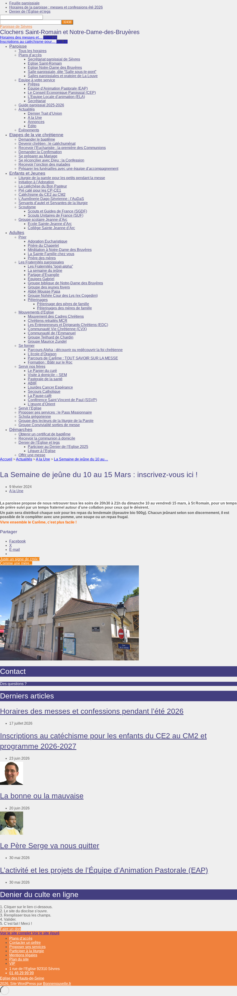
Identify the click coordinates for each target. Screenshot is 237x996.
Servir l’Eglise (30, 408)
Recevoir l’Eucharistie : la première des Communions (62, 148)
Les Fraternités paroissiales (41, 262)
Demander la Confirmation (40, 152)
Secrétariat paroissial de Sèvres (54, 59)
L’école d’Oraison (42, 354)
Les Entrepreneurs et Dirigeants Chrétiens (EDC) (68, 325)
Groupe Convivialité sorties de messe (49, 425)
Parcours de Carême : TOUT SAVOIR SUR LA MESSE (73, 358)
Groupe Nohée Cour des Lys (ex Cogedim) (63, 296)
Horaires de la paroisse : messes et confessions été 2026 (56, 7)
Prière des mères (42, 258)
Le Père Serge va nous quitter (49, 845)
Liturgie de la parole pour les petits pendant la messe (62, 178)
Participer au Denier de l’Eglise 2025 (58, 447)
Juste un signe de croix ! (20, 559)
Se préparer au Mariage (38, 156)
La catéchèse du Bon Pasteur (43, 186)
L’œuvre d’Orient (41, 404)
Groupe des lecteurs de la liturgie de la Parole (56, 421)
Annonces (36, 122)
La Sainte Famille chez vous (51, 254)
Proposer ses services (27, 947)
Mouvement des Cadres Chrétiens (56, 316)
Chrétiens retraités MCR (47, 321)
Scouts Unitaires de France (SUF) (55, 215)
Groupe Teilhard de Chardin (50, 337)
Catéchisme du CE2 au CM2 (42, 195)
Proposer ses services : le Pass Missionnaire (55, 412)
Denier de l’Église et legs (29, 11)
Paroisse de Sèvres (16, 27)
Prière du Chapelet (43, 245)
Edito (32, 126)
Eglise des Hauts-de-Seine (22, 978)
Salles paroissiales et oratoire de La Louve (63, 76)
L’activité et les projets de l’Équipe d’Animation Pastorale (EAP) (104, 870)
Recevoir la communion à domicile (47, 438)
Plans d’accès (30, 55)
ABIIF (32, 383)
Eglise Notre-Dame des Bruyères (55, 68)
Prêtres (34, 84)
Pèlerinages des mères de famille (64, 308)
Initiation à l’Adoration (36, 182)
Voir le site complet (16, 933)
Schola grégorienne (35, 417)
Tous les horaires (33, 51)
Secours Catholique (44, 391)
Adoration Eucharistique (47, 241)
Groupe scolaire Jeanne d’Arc (43, 220)
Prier (22, 237)
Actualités (27, 109)
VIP (12, 963)
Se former (26, 346)
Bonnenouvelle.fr (57, 984)
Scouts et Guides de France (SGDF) (57, 211)
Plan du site (19, 959)
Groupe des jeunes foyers (49, 287)
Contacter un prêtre (25, 943)
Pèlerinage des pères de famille (63, 304)
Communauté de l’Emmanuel (52, 333)
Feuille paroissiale (24, 3)
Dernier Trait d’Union (45, 113)
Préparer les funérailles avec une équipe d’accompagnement (68, 169)
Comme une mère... (16, 563)
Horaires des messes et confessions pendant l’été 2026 (92, 711)
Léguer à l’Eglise (42, 451)
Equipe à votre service (37, 80)
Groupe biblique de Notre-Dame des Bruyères (65, 283)
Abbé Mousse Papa (44, 291)
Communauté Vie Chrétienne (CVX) (57, 329)
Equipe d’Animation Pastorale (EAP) (58, 88)
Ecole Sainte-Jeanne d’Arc (50, 224)
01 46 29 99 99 (21, 973)
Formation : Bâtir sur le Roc (50, 362)
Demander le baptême (37, 139)
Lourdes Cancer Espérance (50, 387)
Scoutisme (27, 207)
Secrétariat (37, 101)
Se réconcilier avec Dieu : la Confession (51, 160)
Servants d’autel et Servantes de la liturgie (53, 203)
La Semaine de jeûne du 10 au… (81, 459)
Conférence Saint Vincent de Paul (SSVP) (62, 400)
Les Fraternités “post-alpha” (50, 266)
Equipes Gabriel (41, 279)
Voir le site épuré (45, 933)
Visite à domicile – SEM (47, 375)
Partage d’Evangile (43, 275)
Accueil (6, 459)
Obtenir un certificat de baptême (45, 434)
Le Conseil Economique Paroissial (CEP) (62, 93)
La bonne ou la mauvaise (42, 796)
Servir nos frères (32, 366)
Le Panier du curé (42, 371)
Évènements (29, 130)
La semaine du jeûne (45, 271)
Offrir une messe (32, 455)
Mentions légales (23, 955)
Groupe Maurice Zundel (47, 341)
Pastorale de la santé (45, 379)
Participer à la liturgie (26, 951)
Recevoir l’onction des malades (44, 164)
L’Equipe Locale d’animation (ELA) (56, 97)
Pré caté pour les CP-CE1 (40, 190)
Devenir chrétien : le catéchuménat (47, 144)
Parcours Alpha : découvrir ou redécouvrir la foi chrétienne (75, 350)
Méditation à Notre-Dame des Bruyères (60, 250)
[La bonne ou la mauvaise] (11, 784)
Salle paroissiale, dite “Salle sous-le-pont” (62, 72)
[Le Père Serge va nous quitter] (11, 833)
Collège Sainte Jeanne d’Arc (51, 228)
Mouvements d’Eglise (36, 312)
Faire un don (10, 929)
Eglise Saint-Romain (45, 63)
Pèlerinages (38, 300)
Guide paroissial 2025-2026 (41, 105)
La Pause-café (40, 396)
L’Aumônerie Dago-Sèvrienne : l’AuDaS (51, 199)
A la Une (35, 118)
